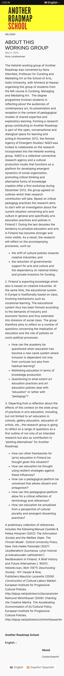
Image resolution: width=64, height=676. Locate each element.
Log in (6, 2)
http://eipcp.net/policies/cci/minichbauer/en (33, 619)
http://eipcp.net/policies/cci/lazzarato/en (31, 593)
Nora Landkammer (15, 56)
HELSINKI (10, 34)
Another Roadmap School (22, 635)
